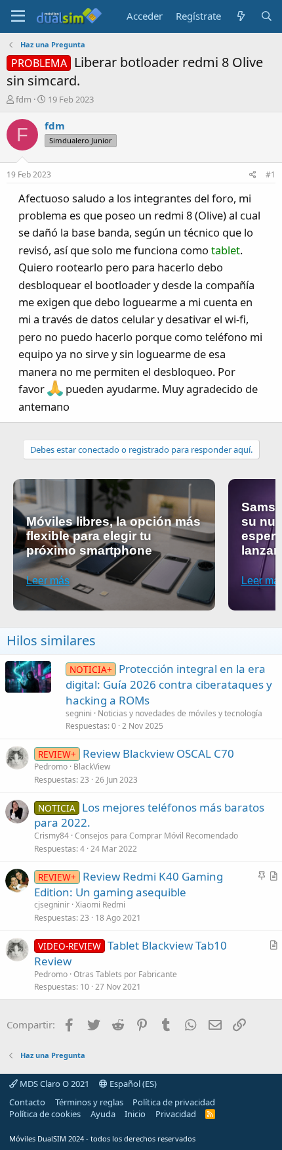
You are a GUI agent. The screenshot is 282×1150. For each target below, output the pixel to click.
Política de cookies (45, 1114)
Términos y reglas (89, 1102)
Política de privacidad (173, 1102)
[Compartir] (253, 175)
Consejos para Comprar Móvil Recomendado (156, 835)
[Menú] (18, 16)
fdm (23, 99)
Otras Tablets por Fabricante (125, 974)
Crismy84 (51, 835)
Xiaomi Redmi (100, 904)
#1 (270, 174)
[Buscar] (266, 16)
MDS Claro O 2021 (53, 1084)
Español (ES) (132, 1084)
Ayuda (103, 1114)
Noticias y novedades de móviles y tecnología (180, 713)
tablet (225, 250)
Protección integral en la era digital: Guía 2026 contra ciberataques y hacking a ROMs (169, 684)
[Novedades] (240, 16)
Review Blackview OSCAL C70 (158, 753)
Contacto (27, 1102)
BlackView (91, 766)
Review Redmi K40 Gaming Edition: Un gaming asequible (128, 884)
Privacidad (175, 1114)
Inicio (135, 1114)
